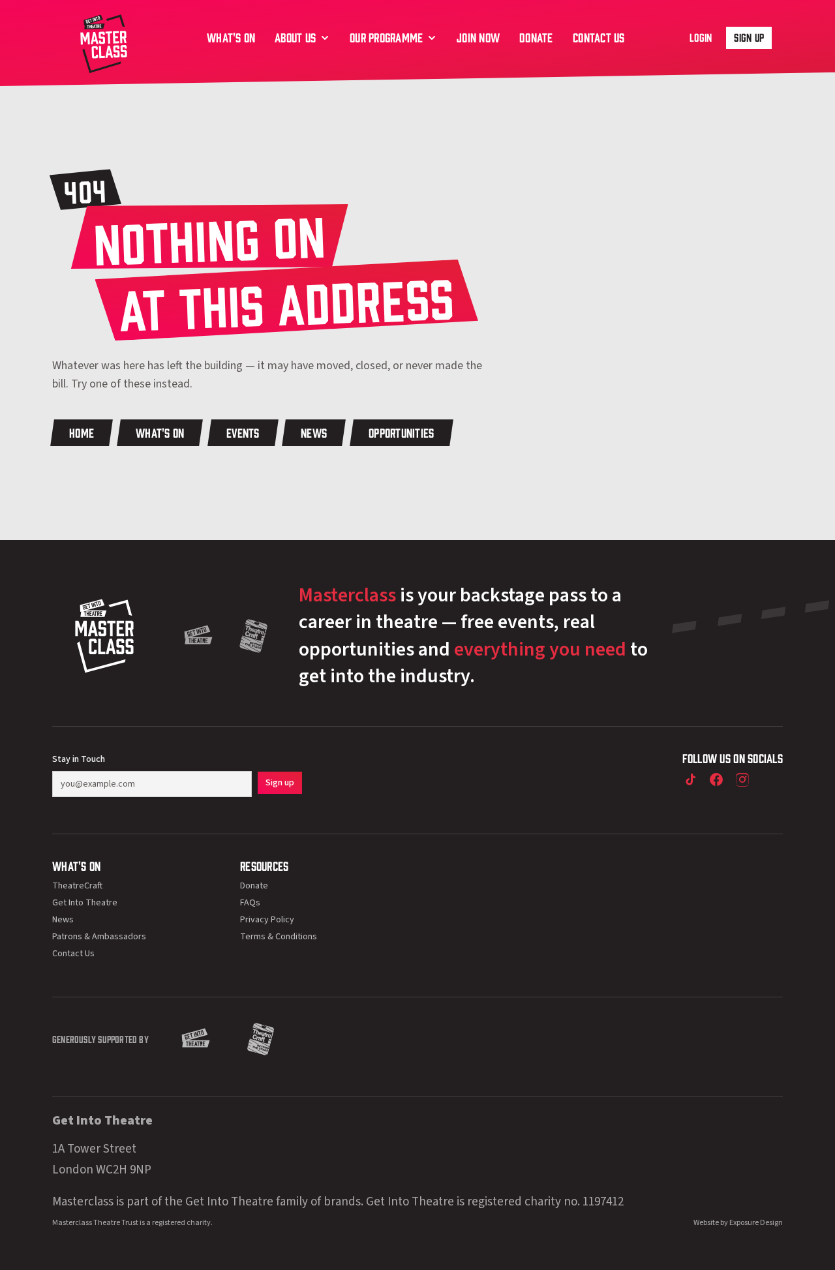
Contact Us (73, 953)
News (63, 919)
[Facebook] (716, 779)
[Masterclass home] (104, 42)
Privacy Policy (267, 919)
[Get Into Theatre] (198, 636)
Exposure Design (756, 1222)
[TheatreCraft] (254, 636)
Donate (254, 885)
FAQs (250, 902)
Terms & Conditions (278, 936)
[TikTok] (690, 779)
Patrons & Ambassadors (99, 936)
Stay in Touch (78, 759)
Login (701, 37)
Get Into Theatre (84, 902)
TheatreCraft (77, 885)
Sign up (749, 37)
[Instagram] (742, 779)
